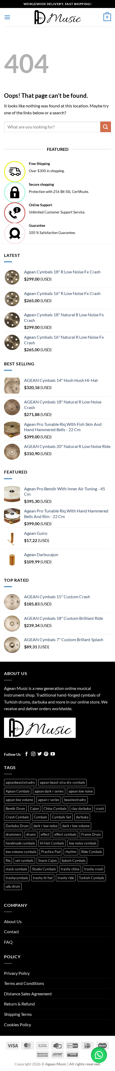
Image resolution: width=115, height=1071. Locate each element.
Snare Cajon (47, 860)
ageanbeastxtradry (20, 782)
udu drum (13, 886)
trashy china (70, 869)
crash (100, 808)
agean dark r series (49, 791)
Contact (11, 931)
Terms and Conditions (24, 983)
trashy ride (65, 878)
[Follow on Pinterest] (46, 754)
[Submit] (105, 127)
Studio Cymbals (44, 869)
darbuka (82, 817)
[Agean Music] (57, 17)
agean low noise (80, 791)
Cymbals (40, 817)
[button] (7, 17)
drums (31, 834)
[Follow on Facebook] (26, 754)
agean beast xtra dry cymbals (62, 782)
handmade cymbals (20, 843)
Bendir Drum (15, 808)
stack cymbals (16, 869)
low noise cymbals (83, 843)
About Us (13, 921)
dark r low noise (45, 826)
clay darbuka (81, 808)
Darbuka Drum (17, 826)
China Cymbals (55, 808)
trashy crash (93, 869)
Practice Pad (50, 852)
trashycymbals (17, 878)
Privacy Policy (17, 973)
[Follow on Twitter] (39, 754)
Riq (8, 860)
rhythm (70, 852)
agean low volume (19, 800)
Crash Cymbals (17, 817)
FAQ (8, 941)
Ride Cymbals (91, 852)
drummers (13, 834)
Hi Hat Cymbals (52, 843)
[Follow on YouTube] (53, 754)
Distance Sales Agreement (28, 993)
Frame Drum (91, 834)
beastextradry (75, 800)
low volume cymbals (21, 852)
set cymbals (24, 860)
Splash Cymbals (74, 860)
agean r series (48, 800)
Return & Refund (19, 1003)
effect (45, 834)
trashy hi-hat (43, 878)
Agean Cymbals (18, 791)
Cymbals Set (61, 817)
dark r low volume (76, 826)
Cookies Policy (17, 1024)
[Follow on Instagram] (33, 754)
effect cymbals (65, 834)
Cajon (34, 808)
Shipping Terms (18, 1014)
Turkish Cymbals (91, 878)
